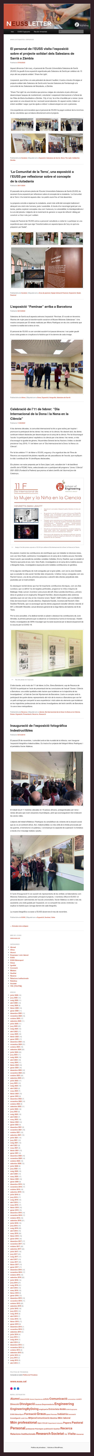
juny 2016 (14, 1282)
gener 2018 (14, 1238)
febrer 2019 (14, 1207)
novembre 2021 (16, 1130)
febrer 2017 (14, 1264)
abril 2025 (14, 1031)
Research (42, 714)
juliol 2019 (14, 1194)
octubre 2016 (15, 1275)
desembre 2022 (16, 1099)
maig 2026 (14, 1000)
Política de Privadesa (30, 1375)
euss (63, 1409)
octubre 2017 (15, 1246)
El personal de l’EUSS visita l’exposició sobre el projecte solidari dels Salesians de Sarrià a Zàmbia (42, 53)
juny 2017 (14, 1254)
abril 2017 (14, 1259)
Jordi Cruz (24, 1418)
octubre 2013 (15, 1350)
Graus (12, 963)
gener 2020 (14, 1181)
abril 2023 (14, 1088)
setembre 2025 (15, 1021)
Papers (67, 1422)
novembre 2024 (16, 1044)
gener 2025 (14, 1039)
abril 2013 (14, 1363)
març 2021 (14, 1148)
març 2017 (14, 1262)
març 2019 (14, 1205)
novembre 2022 (16, 1101)
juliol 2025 (14, 1023)
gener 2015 (14, 1324)
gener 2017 (14, 1267)
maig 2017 (14, 1256)
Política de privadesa (38, 1447)
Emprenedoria (48, 1404)
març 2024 (14, 1062)
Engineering (64, 1403)
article (46, 1399)
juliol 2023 (14, 1080)
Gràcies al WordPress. (55, 1447)
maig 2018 (14, 1228)
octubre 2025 (15, 1018)
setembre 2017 (15, 1249)
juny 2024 (14, 1055)
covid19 (79, 1399)
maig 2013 (14, 1360)
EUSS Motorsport (17, 960)
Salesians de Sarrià (53, 158)
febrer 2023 (14, 1093)
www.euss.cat (15, 938)
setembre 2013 (15, 1352)
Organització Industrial (55, 1423)
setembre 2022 (15, 1106)
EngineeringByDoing (24, 1409)
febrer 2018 (14, 1236)
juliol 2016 (14, 1280)
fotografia (52, 397)
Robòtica (13, 981)
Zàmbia (12, 160)
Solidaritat (75, 158)
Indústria (62, 1414)
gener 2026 (14, 1010)
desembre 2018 (16, 1212)
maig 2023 (14, 1086)
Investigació (15, 1418)
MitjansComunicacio (39, 1417)
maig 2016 (14, 1285)
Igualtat (13, 965)
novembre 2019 (16, 1187)
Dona (39, 397)
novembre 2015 (16, 1301)
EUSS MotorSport (17, 1414)
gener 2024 (14, 1067)
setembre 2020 (15, 1163)
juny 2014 (14, 1337)
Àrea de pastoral (44, 293)
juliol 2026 (14, 995)
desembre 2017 (16, 1241)
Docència (38, 1404)
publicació (48, 1428)
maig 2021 (14, 1143)
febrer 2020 (14, 1179)
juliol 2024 (14, 1052)
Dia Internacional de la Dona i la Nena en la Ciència (62, 712)
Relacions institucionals (19, 978)
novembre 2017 (16, 1244)
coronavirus (72, 1399)
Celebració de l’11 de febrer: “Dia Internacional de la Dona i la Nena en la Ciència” (39, 414)
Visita (53, 917)
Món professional (23, 1422)
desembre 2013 (16, 1345)
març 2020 (14, 1176)
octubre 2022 (15, 1104)
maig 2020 (14, 1171)
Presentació (27, 714)
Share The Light (66, 158)
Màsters (13, 970)
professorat (30, 1429)
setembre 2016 (15, 1277)
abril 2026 (14, 1003)
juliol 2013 (14, 1355)
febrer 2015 (14, 1321)
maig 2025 (14, 1029)
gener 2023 (14, 1096)
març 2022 (14, 1119)
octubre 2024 (15, 1047)
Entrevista (53, 1409)
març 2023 (14, 1091)
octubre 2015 (15, 1303)
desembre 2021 (16, 1127)
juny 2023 (14, 1083)
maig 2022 (14, 1114)
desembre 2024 (16, 1042)
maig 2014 (14, 1339)
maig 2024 (14, 1057)
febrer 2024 (14, 1065)
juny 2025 (14, 1026)
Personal (17, 1427)
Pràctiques (39, 1429)
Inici (12, 31)
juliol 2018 (14, 1223)
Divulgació (27, 1404)
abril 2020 (14, 1174)
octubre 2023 (15, 1075)
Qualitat (13, 973)
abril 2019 (14, 1202)
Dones (12, 714)
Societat (24, 158)
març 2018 (14, 1233)
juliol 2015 (14, 1308)
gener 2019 (14, 1210)
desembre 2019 (16, 1184)
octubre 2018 (15, 1218)
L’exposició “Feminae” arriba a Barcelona (41, 306)
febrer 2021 (14, 1150)
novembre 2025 (16, 1016)
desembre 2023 (16, 1070)
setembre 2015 (15, 1306)
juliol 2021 (14, 1137)
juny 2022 (14, 1111)
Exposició (42, 158)
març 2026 (14, 1005)
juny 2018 (14, 1225)
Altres (23, 397)
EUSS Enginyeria (24, 31)
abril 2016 (14, 1288)
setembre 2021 (15, 1135)
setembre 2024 (15, 1049)
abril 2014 (14, 1342)
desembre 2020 (16, 1156)
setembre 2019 (15, 1192)
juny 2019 (14, 1197)
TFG (65, 1434)
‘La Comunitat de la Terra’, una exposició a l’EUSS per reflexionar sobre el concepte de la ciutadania (42, 176)
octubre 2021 (15, 1132)
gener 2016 (14, 1295)
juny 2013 (14, 1357)
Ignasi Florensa (51, 1414)
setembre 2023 (15, 1078)
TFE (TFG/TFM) (16, 986)
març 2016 (14, 1290)
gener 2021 (14, 1153)
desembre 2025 (16, 1013)
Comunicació (58, 1398)
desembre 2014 (16, 1326)
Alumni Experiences (36, 1399)
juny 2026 (14, 997)
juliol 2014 (14, 1334)
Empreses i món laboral (19, 955)
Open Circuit (42, 1423)
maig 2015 (14, 1313)
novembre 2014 (16, 1329)
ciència (41, 712)
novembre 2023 (16, 1073)
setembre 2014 (15, 1332)
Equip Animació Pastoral (59, 293)
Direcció (14, 1404)
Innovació (14, 968)
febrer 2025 (14, 1036)
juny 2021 (14, 1140)
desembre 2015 (16, 1298)
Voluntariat (80, 1434)
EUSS (23, 917)
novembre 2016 (16, 1272)
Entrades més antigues (19, 926)
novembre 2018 (16, 1215)
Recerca (24, 712)
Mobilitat (54, 1418)
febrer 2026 (14, 1008)
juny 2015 (14, 1311)
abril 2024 (14, 1060)
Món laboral (64, 1417)
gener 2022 (14, 1124)
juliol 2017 (14, 1251)
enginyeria (43, 1409)
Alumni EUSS (24, 1399)
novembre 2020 (16, 1158)
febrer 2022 (14, 1122)
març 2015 (14, 1319)
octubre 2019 (15, 1189)
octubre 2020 (15, 1161)
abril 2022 (14, 1117)
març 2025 (14, 1034)
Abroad (13, 947)
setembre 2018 (15, 1220)
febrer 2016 (14, 1293)
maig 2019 (14, 1200)
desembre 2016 (16, 1269)
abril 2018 (14, 1231)
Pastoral (13, 295)
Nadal (79, 293)
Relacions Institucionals (22, 1434)
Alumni (13, 952)
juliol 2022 (14, 1109)
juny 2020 (14, 1168)
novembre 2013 (16, 1347)
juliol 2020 (14, 1166)
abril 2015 (14, 1316)
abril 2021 (14, 1145)
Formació (30, 1414)
